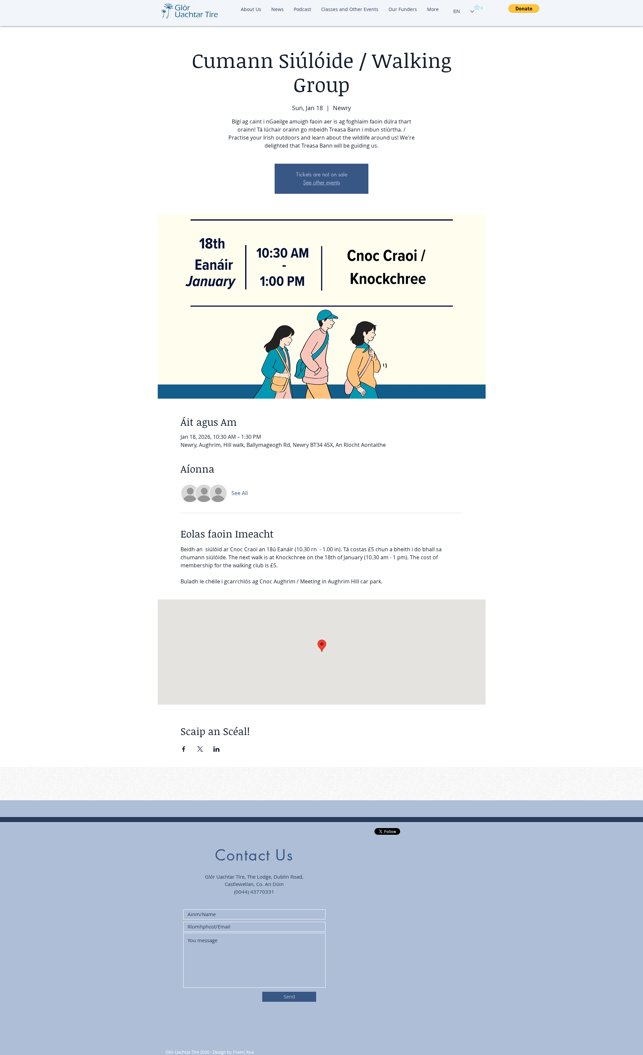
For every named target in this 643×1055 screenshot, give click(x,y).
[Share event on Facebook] (184, 749)
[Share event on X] (200, 749)
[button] (480, 7)
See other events (321, 182)
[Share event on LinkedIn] (216, 749)
